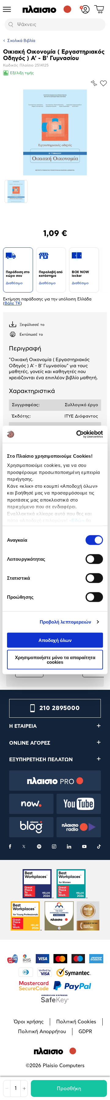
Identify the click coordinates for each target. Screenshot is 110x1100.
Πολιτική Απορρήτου (42, 1031)
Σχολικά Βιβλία (21, 41)
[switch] (94, 559)
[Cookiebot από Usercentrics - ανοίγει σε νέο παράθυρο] (77, 434)
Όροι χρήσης (29, 1021)
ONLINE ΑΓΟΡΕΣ (29, 743)
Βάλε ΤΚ (12, 304)
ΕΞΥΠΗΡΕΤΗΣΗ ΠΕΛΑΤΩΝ (41, 759)
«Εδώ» (77, 520)
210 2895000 (59, 708)
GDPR (85, 1031)
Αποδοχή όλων (55, 640)
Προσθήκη (69, 1088)
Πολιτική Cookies (76, 1021)
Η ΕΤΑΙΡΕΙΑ (23, 726)
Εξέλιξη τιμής (22, 73)
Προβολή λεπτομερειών (65, 621)
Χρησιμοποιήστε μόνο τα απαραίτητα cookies (55, 660)
